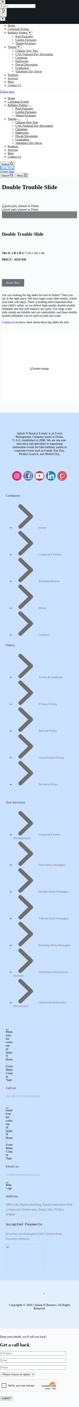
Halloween (22, 132)
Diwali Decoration (26, 136)
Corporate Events (18, 101)
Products (13, 146)
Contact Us (14, 156)
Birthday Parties (17, 105)
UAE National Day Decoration (34, 125)
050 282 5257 (14, 1096)
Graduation (22, 139)
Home (11, 98)
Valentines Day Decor (28, 143)
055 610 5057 (32, 1096)
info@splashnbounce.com (23, 1175)
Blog (11, 153)
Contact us (9, 322)
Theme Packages (25, 115)
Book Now (7, 167)
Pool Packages (24, 108)
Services (13, 149)
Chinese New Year (26, 122)
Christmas (21, 129)
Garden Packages (25, 112)
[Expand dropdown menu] (30, 106)
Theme (12, 119)
